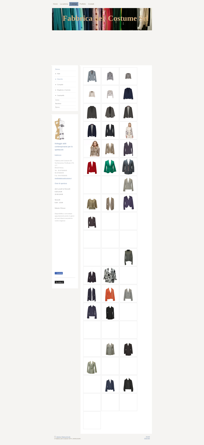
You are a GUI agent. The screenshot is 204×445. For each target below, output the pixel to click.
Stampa (58, 437)
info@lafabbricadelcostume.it (63, 178)
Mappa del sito (66, 437)
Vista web (147, 438)
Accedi (148, 436)
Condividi (59, 273)
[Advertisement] (102, 46)
